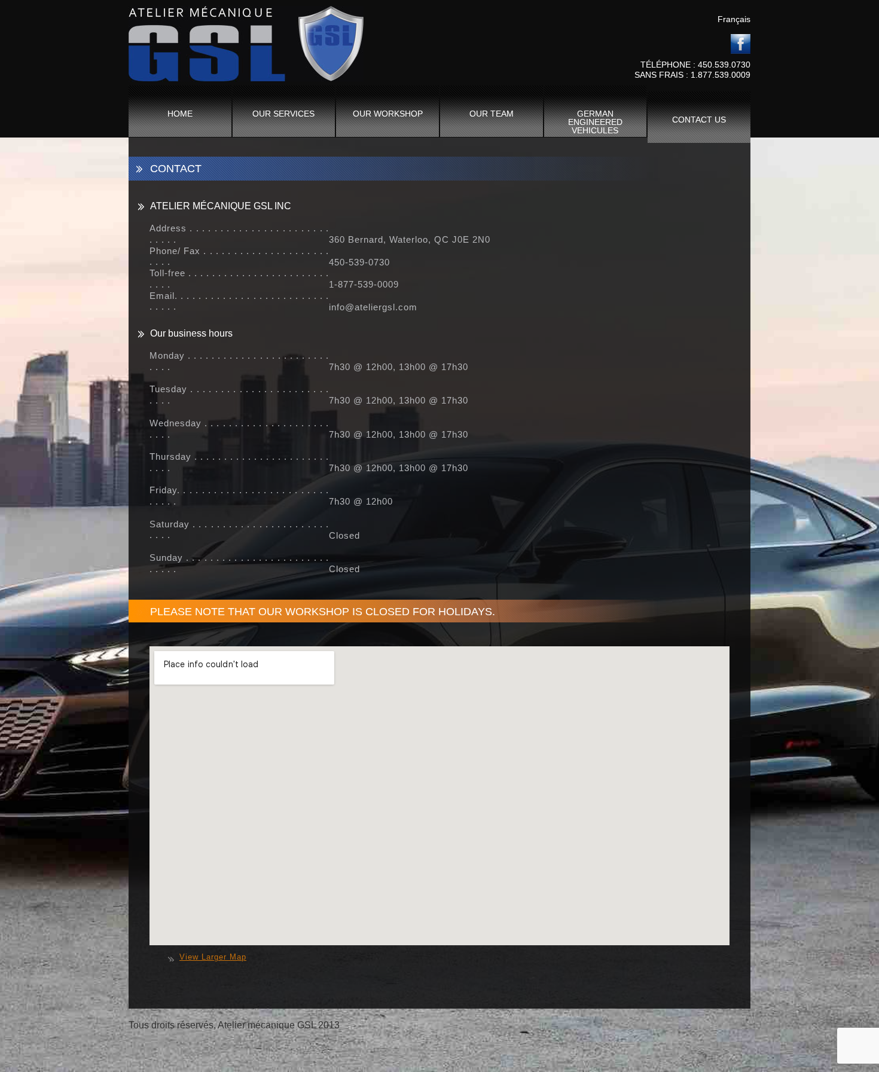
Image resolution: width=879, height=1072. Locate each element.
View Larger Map (212, 957)
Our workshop (388, 113)
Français (734, 19)
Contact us (699, 119)
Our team (491, 113)
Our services (283, 113)
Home (180, 113)
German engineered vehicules (595, 122)
